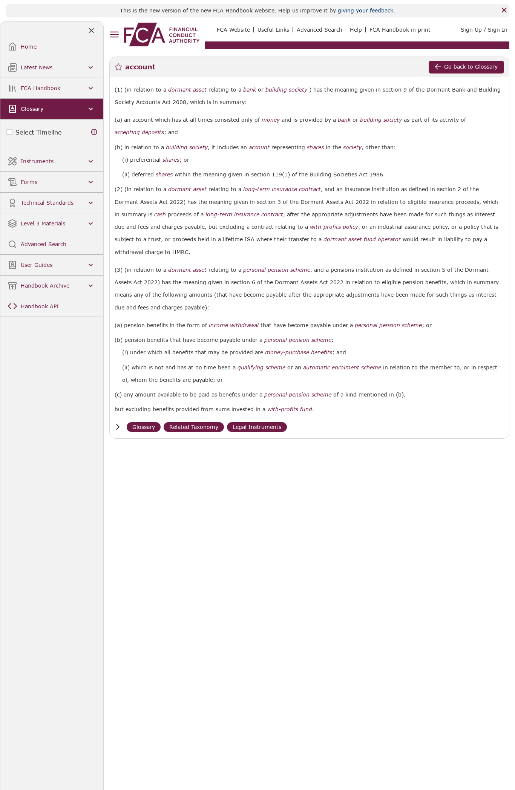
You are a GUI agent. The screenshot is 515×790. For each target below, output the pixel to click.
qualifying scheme (261, 367)
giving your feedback (365, 10)
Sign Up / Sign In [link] (484, 29)
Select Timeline (38, 132)
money (271, 119)
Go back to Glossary (471, 66)
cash (160, 214)
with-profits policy (334, 227)
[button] (118, 426)
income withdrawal (234, 325)
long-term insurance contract (282, 189)
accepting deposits (139, 132)
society (352, 147)
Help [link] (356, 29)
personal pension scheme (276, 270)
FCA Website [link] (233, 29)
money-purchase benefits (298, 352)
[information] (94, 132)
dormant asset (187, 89)
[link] (162, 34)
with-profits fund (289, 409)
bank (249, 89)
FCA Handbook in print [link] (400, 29)
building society (286, 89)
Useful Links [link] (273, 29)
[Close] (504, 10)
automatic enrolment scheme (342, 367)
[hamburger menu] (114, 35)
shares (315, 147)
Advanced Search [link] (319, 29)
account (259, 147)
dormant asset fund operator (362, 239)
